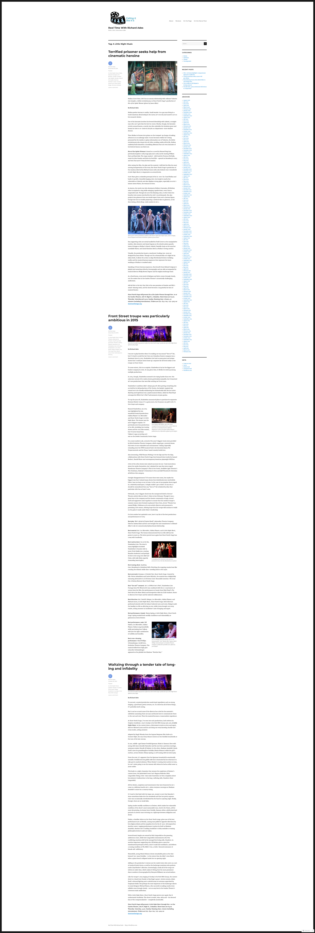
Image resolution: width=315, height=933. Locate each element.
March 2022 (186, 184)
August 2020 (186, 217)
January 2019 (186, 248)
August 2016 (186, 281)
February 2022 (187, 186)
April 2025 (186, 122)
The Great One (112, 351)
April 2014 (186, 327)
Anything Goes (117, 341)
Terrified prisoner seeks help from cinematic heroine (137, 54)
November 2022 (187, 171)
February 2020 (187, 227)
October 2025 (186, 114)
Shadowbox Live (112, 347)
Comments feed (187, 368)
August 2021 (186, 196)
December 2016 (187, 274)
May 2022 (186, 181)
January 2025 (186, 128)
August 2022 (186, 176)
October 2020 (186, 214)
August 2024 (186, 134)
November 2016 (187, 276)
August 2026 (186, 100)
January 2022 (186, 188)
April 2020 (186, 224)
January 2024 (186, 147)
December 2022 (187, 169)
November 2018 (187, 250)
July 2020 (185, 219)
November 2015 (187, 296)
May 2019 (185, 243)
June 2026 (186, 103)
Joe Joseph (111, 78)
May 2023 (185, 160)
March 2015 (186, 308)
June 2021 (186, 200)
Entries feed (186, 367)
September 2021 (187, 195)
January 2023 (186, 167)
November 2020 (187, 212)
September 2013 (187, 339)
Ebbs (120, 73)
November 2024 (187, 129)
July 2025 (185, 119)
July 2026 (185, 102)
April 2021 (186, 203)
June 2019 (186, 241)
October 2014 (186, 317)
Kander (117, 78)
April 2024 (186, 141)
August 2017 (186, 262)
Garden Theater (117, 76)
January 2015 (186, 312)
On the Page (187, 21)
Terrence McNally (116, 85)
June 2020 (186, 221)
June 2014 (186, 324)
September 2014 (187, 319)
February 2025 (187, 126)
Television (186, 57)
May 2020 (186, 222)
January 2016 (186, 293)
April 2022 (186, 183)
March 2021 (186, 205)
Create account (187, 363)
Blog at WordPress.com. (131, 925)
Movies (185, 56)
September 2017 (187, 260)
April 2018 (186, 253)
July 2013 (185, 343)
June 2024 (186, 138)
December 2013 (187, 334)
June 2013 (185, 345)
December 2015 (187, 295)
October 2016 (186, 277)
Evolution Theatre (113, 342)
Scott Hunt (111, 83)
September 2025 (187, 116)
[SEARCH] (205, 43)
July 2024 (185, 136)
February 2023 (187, 165)
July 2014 (185, 322)
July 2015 (185, 303)
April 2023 (186, 162)
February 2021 (187, 207)
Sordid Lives (118, 349)
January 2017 (186, 272)
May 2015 (185, 307)
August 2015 (186, 301)
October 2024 (186, 131)
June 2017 (186, 265)
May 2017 (185, 267)
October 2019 (186, 234)
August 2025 (186, 117)
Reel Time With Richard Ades (125, 27)
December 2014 (187, 314)
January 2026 (186, 110)
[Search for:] (193, 43)
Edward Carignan (113, 74)
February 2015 (187, 310)
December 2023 (187, 148)
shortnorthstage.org (135, 304)
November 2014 (187, 315)
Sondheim (111, 691)
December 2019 (187, 231)
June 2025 (186, 121)
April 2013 (186, 348)
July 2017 (185, 264)
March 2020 (186, 226)
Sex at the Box (118, 346)
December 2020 (187, 210)
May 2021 (185, 202)
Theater (110, 70)
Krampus (115, 344)
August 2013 (186, 341)
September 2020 (187, 215)
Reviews (178, 21)
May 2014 (185, 326)
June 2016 (186, 284)
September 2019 (187, 236)
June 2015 (186, 305)
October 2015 (186, 298)
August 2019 (186, 238)
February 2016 (187, 291)
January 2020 (186, 229)
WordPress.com (187, 370)
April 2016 (186, 288)
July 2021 (185, 198)
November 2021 (187, 191)
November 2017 (187, 257)
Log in (185, 365)
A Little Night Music (113, 73)
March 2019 (186, 246)
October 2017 (186, 258)
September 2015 (187, 300)
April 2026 (186, 105)
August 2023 (186, 155)
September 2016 (187, 279)
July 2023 (185, 157)
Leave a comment (113, 87)
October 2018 (186, 252)
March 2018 (186, 255)
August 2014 (186, 320)
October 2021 (186, 193)
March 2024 (186, 143)
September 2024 (187, 133)
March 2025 (186, 124)
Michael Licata (112, 81)
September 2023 (187, 153)
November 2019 (187, 233)
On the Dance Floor (200, 21)
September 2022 (187, 174)
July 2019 (185, 239)
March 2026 (186, 107)
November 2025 (187, 112)
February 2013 (187, 351)
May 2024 (186, 140)
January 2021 (186, 208)
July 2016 (185, 283)
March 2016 (186, 289)
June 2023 (186, 159)
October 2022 (186, 172)
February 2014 (187, 331)
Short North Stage (113, 689)
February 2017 (187, 270)
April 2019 (186, 245)
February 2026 (187, 109)
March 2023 (186, 164)
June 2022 (186, 179)
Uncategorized (187, 61)
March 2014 (186, 329)
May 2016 (185, 286)
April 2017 (186, 269)
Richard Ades (111, 66)
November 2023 (187, 150)
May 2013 (185, 346)
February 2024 (187, 145)
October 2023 (186, 152)
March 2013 (186, 350)
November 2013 (187, 336)
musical (119, 81)
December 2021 (187, 190)
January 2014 (186, 332)
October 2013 (186, 338)
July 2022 (185, 177)
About (171, 21)
